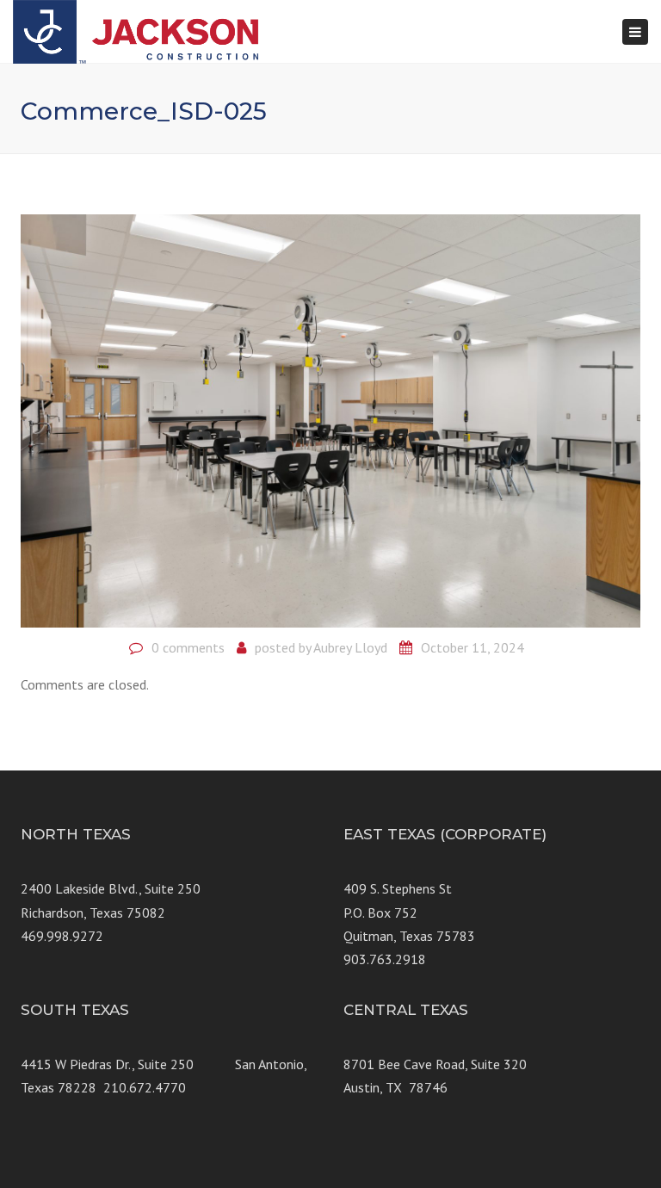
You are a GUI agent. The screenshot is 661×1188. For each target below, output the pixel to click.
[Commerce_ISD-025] (330, 419)
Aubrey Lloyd (350, 647)
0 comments (188, 647)
